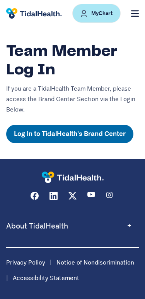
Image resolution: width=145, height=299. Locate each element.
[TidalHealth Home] (34, 13)
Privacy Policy (25, 262)
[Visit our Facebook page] (34, 195)
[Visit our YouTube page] (91, 195)
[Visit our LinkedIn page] (53, 195)
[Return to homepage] (73, 178)
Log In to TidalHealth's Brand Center (70, 134)
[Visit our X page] (72, 195)
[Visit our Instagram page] (110, 195)
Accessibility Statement (46, 278)
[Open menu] (135, 13)
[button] (96, 13)
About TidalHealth (37, 226)
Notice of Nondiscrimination (95, 262)
